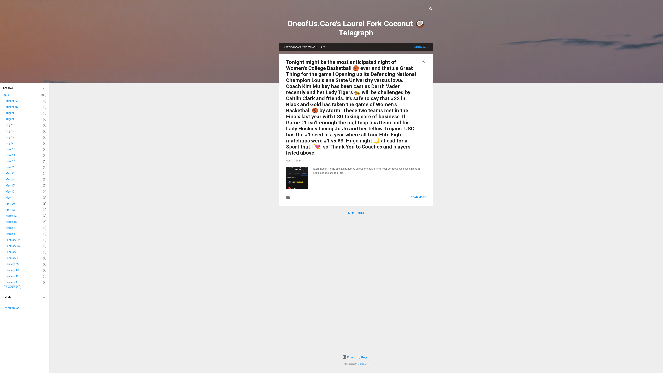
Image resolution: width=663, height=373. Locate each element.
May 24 (10, 179)
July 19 (10, 131)
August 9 (11, 113)
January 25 (12, 264)
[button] (424, 61)
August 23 (12, 101)
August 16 (12, 107)
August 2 (11, 119)
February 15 (13, 246)
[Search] (431, 9)
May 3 (9, 197)
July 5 (9, 143)
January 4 (11, 282)
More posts (356, 213)
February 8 (12, 252)
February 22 (13, 240)
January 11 (12, 276)
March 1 (10, 234)
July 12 (10, 137)
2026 (6, 95)
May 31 (10, 173)
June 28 (10, 149)
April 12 (10, 209)
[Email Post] (288, 198)
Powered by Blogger (358, 357)
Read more (418, 197)
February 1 (12, 258)
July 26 (10, 125)
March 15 (11, 221)
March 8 (10, 227)
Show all (421, 47)
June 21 (10, 155)
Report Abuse (11, 308)
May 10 (10, 191)
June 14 (10, 161)
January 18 (12, 270)
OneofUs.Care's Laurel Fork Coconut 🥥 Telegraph (356, 28)
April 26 (10, 203)
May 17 (10, 185)
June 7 (10, 167)
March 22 (11, 215)
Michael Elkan (363, 364)
